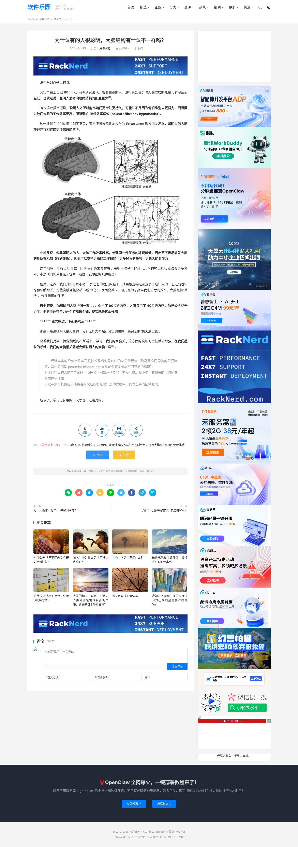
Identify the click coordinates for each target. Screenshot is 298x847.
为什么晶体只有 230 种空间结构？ (55, 510)
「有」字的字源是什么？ (128, 557)
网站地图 (180, 831)
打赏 (124, 455)
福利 (217, 7)
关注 (246, 7)
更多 (232, 7)
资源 (187, 7)
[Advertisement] (234, 56)
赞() (97, 455)
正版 (158, 7)
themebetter (161, 831)
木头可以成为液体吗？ (126, 595)
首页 (131, 7)
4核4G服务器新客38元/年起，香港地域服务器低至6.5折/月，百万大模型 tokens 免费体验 (127, 444)
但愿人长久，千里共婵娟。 (234, 755)
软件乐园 (39, 7)
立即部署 (134, 803)
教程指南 (164, 803)
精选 (143, 7)
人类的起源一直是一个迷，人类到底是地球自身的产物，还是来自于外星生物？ (90, 600)
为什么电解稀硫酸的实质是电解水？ (165, 510)
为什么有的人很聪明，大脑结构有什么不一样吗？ (110, 40)
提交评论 (177, 666)
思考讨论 (58, 19)
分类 (172, 7)
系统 (202, 7)
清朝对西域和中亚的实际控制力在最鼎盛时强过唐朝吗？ (169, 600)
